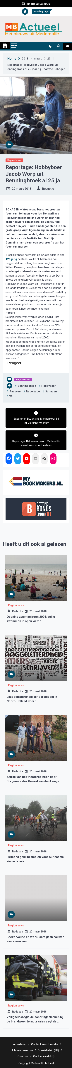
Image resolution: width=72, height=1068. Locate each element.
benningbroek (27, 385)
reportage (33, 391)
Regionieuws (14, 160)
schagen (51, 391)
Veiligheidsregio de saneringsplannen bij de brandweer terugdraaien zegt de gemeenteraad (35, 1021)
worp (12, 396)
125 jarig (11, 259)
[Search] (58, 46)
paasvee (15, 391)
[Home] (5, 45)
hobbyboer (48, 385)
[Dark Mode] (50, 46)
